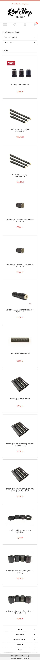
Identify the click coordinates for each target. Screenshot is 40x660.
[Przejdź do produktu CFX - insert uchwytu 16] (20, 340)
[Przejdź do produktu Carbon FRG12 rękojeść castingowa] (20, 160)
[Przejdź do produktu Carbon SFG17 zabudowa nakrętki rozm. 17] (20, 250)
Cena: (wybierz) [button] (8, 42)
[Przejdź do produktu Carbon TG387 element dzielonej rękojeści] (20, 295)
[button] (5, 24)
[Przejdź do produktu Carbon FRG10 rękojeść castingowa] (20, 115)
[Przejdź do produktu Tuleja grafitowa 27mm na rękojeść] (20, 517)
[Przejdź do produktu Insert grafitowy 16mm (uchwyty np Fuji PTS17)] (20, 429)
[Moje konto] (25, 24)
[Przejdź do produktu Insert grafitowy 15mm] (20, 384)
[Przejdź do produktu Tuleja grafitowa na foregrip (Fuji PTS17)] (20, 558)
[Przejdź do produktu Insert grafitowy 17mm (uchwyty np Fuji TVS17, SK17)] (20, 474)
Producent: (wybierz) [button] (10, 37)
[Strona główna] (20, 12)
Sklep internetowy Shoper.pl (20, 658)
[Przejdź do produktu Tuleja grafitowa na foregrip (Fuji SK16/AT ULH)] (20, 599)
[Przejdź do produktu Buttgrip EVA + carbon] (20, 70)
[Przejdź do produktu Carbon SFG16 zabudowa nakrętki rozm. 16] (20, 205)
